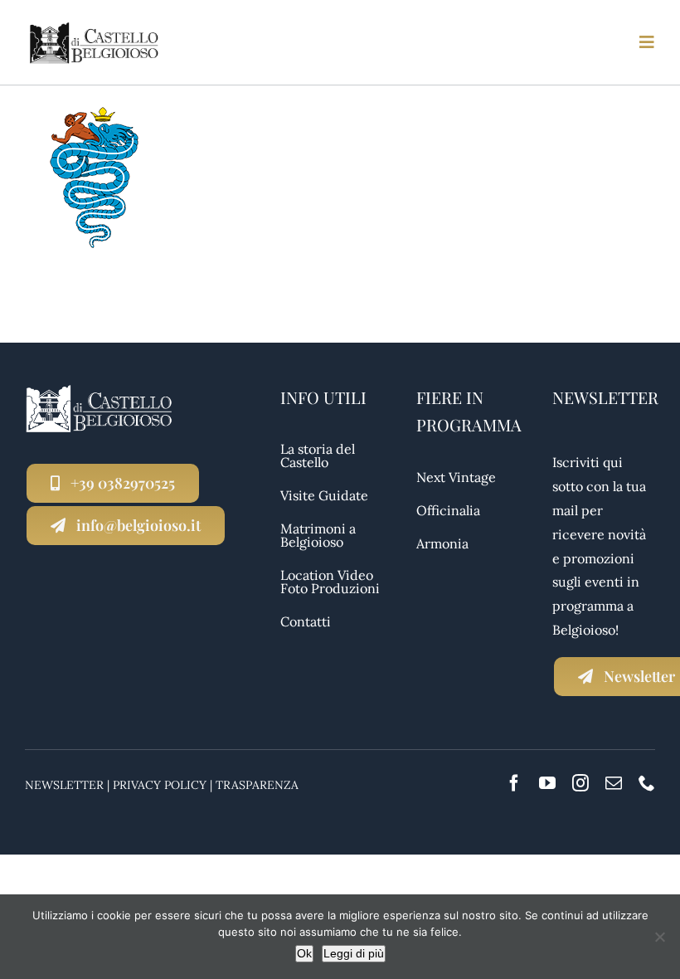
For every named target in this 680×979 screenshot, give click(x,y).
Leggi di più (353, 953)
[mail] (613, 783)
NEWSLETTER (64, 784)
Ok (304, 953)
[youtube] (547, 783)
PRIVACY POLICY (159, 784)
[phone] (647, 783)
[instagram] (580, 783)
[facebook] (514, 783)
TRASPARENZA (257, 784)
